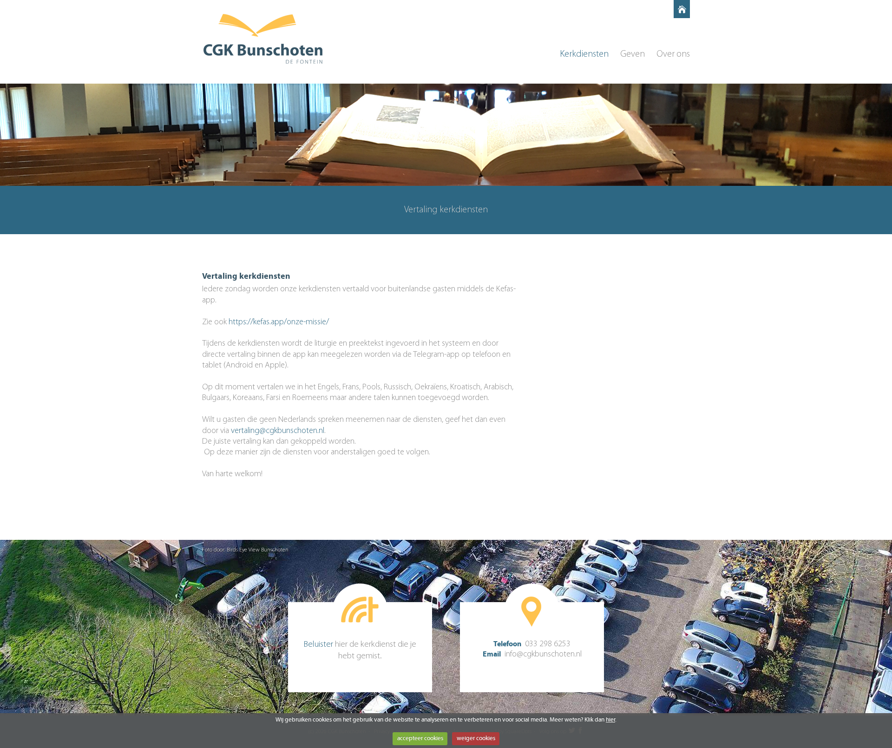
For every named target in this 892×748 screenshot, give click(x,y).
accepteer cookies (420, 738)
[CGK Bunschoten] (262, 39)
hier (610, 719)
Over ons (673, 54)
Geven (632, 54)
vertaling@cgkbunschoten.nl (277, 431)
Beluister (318, 644)
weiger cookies (476, 738)
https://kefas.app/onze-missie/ (279, 322)
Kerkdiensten (584, 54)
